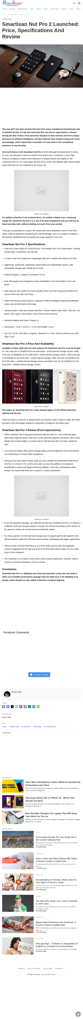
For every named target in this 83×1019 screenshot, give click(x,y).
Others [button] (78, 9)
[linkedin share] (25, 706)
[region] (41, 108)
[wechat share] (38, 706)
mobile (4, 726)
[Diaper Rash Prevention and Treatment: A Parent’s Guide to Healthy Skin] (18, 924)
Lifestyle (12, 9)
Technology (54, 9)
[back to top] (78, 1014)
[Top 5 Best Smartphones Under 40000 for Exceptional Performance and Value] (13, 786)
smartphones (26, 726)
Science (64, 9)
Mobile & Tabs (24, 14)
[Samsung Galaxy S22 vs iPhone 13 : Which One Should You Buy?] (13, 801)
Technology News (50, 726)
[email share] (16, 706)
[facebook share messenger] (7, 706)
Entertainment (23, 9)
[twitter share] (12, 706)
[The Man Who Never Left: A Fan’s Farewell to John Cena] (18, 903)
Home (5, 9)
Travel (46, 9)
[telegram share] (33, 706)
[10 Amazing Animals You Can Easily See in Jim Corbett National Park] (18, 839)
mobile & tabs (14, 726)
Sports (38, 9)
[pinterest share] (20, 706)
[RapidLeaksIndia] (12, 3)
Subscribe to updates (41, 675)
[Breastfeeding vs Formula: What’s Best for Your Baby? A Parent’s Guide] (18, 882)
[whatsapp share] (29, 706)
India (32, 9)
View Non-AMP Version (48, 974)
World (71, 9)
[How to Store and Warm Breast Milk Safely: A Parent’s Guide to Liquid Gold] (18, 860)
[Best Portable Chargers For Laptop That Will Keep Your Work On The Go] (13, 817)
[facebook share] (3, 706)
